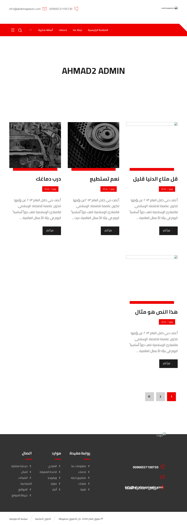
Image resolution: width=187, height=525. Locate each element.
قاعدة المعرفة (48, 472)
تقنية (83, 489)
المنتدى (52, 466)
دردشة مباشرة (19, 466)
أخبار (54, 489)
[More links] (30, 30)
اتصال (24, 472)
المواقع (23, 489)
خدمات (82, 472)
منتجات (82, 483)
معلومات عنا (78, 466)
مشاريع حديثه (78, 477)
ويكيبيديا (52, 477)
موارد (53, 483)
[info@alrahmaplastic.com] (143, 477)
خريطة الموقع (20, 495)
